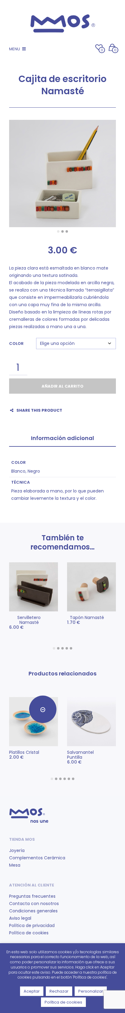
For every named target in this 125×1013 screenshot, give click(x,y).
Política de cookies (29, 933)
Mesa (14, 865)
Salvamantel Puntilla (80, 754)
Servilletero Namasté (29, 619)
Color (16, 343)
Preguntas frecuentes (32, 896)
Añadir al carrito (62, 386)
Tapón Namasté (87, 617)
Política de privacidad (32, 925)
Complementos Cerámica (37, 858)
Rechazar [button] (59, 991)
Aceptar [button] (32, 991)
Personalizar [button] (90, 991)
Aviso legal (20, 918)
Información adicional (62, 438)
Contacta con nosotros (34, 903)
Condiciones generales (33, 911)
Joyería (17, 850)
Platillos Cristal (24, 752)
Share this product (39, 410)
